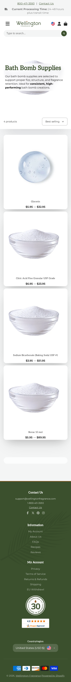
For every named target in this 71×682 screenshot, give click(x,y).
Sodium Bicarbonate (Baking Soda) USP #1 (36, 325)
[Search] (64, 33)
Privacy (35, 568)
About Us (35, 536)
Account (59, 24)
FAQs (35, 541)
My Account (35, 531)
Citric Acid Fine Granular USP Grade (36, 249)
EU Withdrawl (35, 589)
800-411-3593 (26, 3)
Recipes (35, 547)
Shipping (35, 584)
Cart (66, 24)
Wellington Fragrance (28, 675)
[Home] (28, 24)
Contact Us (46, 3)
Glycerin (36, 172)
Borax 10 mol (36, 402)
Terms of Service (36, 573)
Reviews (36, 552)
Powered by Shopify (53, 675)
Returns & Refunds (35, 579)
